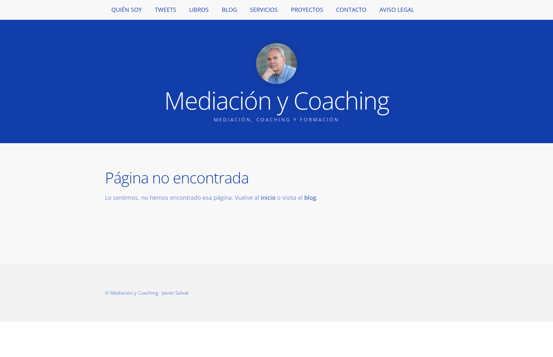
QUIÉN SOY (126, 9)
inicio (268, 197)
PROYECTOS (307, 9)
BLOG (229, 9)
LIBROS (199, 9)
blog (310, 197)
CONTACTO (351, 9)
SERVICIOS (264, 9)
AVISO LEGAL (397, 9)
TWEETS (165, 9)
